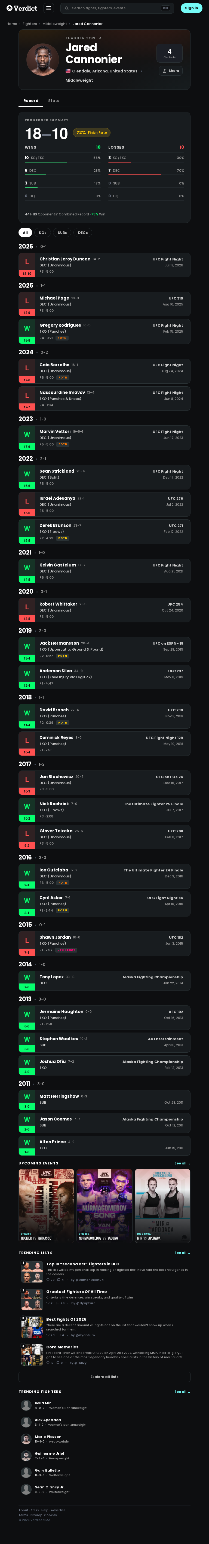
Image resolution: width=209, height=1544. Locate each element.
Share (174, 70)
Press (35, 1510)
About (23, 1510)
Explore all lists (104, 1376)
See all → (182, 1163)
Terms (23, 1515)
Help (44, 1510)
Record (30, 100)
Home (12, 24)
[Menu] (49, 8)
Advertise (58, 1510)
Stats (53, 100)
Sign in (191, 8)
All (25, 232)
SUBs (62, 232)
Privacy (36, 1515)
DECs (83, 232)
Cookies (50, 1515)
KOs (42, 232)
